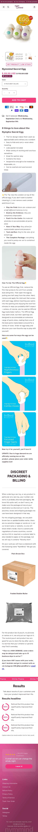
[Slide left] (3, 56)
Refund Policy (7, 790)
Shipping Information (9, 783)
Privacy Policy (7, 794)
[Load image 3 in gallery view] (28, 56)
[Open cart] (34, 7)
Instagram (6, 812)
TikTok (4, 816)
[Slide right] (35, 56)
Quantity (5, 89)
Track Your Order (8, 801)
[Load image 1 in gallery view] (9, 56)
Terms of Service (8, 798)
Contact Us (6, 787)
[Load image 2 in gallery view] (19, 56)
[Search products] (8, 7)
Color (4, 80)
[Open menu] (3, 7)
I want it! (19, 766)
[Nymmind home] (19, 7)
